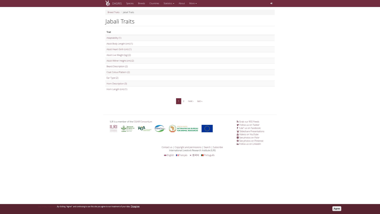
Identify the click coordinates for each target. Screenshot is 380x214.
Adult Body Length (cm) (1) (120, 43)
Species (130, 3)
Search (207, 147)
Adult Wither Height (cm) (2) (120, 60)
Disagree (135, 206)
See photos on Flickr (249, 137)
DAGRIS (117, 3)
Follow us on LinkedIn (250, 143)
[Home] (108, 3)
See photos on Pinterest (251, 140)
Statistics (168, 3)
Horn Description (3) (117, 83)
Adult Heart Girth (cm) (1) (119, 49)
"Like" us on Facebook (249, 127)
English (170, 155)
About (182, 3)
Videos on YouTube (248, 134)
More (192, 3)
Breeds (141, 3)
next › (191, 101)
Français (182, 155)
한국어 (195, 155)
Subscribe (218, 147)
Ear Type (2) (112, 77)
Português (209, 155)
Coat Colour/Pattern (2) (118, 72)
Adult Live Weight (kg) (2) (119, 55)
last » (199, 101)
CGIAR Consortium (143, 121)
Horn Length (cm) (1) (117, 89)
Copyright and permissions (188, 147)
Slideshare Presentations (251, 131)
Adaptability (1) (114, 37)
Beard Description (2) (117, 66)
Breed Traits (113, 12)
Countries (154, 3)
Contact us (167, 147)
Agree (337, 208)
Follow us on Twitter (249, 124)
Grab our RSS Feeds (249, 121)
